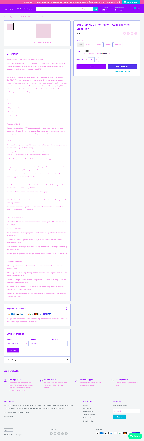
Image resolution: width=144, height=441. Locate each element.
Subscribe (119, 417)
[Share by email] (135, 33)
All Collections (88, 411)
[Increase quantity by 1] (97, 59)
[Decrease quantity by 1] (86, 59)
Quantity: (80, 59)
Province (33, 339)
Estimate (13, 350)
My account (119, 10)
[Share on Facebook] (124, 33)
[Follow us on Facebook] (51, 433)
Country (10, 339)
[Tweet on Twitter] (132, 33)
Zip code (55, 339)
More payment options (122, 71)
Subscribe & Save (132, 2)
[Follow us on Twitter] (55, 433)
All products (13, 17)
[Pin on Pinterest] (128, 33)
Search (85, 405)
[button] (110, 54)
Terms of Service (89, 415)
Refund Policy (11, 360)
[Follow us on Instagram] (58, 433)
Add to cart (91, 67)
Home (6, 17)
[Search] (95, 9)
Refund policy (88, 418)
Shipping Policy (88, 421)
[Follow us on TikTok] (66, 433)
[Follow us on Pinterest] (62, 433)
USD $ (7, 430)
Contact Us (87, 408)
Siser (78, 33)
